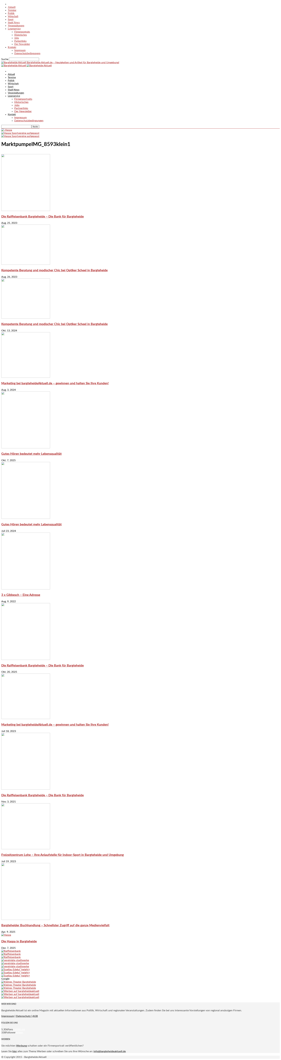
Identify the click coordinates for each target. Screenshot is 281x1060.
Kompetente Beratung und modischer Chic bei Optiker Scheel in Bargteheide (54, 270)
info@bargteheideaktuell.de (110, 1051)
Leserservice (14, 28)
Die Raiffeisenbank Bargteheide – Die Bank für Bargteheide (42, 216)
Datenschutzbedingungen (27, 53)
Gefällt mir (19, 1029)
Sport (10, 19)
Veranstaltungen (16, 25)
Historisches (20, 34)
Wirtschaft (13, 16)
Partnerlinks (20, 41)
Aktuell (11, 7)
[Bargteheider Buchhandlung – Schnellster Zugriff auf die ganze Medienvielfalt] (25, 919)
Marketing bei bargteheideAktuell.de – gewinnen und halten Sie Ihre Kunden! (55, 383)
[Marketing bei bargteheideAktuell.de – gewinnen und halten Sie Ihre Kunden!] (25, 377)
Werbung (21, 1045)
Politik (11, 13)
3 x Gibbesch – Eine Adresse (20, 595)
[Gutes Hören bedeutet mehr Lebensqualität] (25, 447)
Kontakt (12, 47)
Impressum (20, 50)
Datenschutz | (24, 1016)
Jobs (16, 38)
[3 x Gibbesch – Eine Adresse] (25, 588)
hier (14, 1051)
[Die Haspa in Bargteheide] (6, 935)
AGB (35, 1016)
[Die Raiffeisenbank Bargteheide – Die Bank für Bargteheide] (25, 210)
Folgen (19, 1032)
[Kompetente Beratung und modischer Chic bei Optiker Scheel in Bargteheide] (25, 264)
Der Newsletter (22, 44)
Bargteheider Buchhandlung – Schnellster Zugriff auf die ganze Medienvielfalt (55, 925)
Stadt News (14, 22)
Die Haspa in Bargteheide (19, 941)
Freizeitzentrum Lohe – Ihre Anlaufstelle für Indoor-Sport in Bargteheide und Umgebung (62, 855)
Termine (12, 10)
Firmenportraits (22, 31)
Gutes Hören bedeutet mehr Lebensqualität (31, 453)
